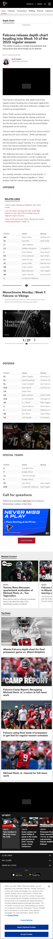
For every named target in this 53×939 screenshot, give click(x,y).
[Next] (34, 339)
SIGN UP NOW (26, 540)
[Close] (49, 889)
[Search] (45, 4)
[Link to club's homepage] (5, 3)
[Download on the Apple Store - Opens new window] (18, 875)
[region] (26, 912)
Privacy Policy (31, 915)
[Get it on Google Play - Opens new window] (35, 876)
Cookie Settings (26, 920)
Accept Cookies (27, 934)
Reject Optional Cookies (26, 927)
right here (27, 500)
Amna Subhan (16, 59)
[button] (26, 87)
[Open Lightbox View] (26, 327)
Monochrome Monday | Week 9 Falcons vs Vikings (24, 293)
